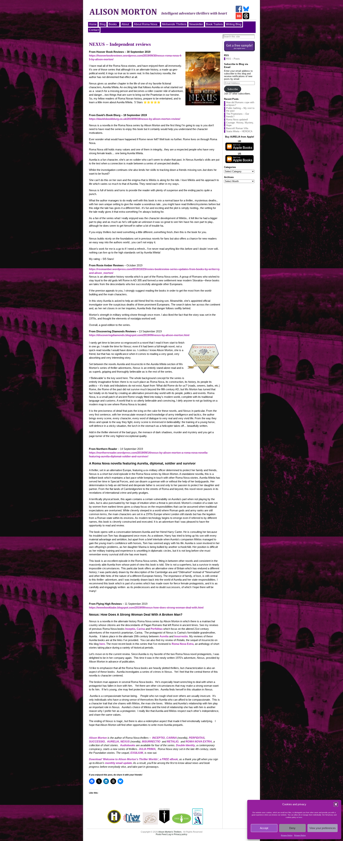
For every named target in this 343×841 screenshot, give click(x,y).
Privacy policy (180, 834)
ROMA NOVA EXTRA (199, 741)
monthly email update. (119, 762)
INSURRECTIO (151, 741)
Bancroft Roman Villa (237, 128)
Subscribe (232, 89)
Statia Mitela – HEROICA (239, 131)
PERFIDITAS (197, 737)
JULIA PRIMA (147, 748)
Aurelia (164, 636)
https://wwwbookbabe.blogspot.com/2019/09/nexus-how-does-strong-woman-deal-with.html (146, 607)
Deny (292, 828)
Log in (170, 834)
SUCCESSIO (97, 741)
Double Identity (185, 745)
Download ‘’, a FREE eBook (133, 759)
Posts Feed (161, 834)
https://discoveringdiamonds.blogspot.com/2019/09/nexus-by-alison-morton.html (139, 335)
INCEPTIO (158, 737)
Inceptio (130, 628)
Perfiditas (157, 628)
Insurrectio (181, 636)
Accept (264, 828)
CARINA (171, 737)
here (300, 817)
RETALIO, (173, 741)
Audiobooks (127, 745)
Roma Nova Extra (182, 643)
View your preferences (322, 828)
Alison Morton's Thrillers (170, 832)
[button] (336, 804)
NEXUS (125, 741)
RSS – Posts (233, 58)
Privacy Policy (286, 835)
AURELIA (113, 741)
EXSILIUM (136, 752)
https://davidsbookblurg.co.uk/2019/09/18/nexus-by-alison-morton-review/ (134, 118)
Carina (141, 628)
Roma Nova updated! (237, 119)
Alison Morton (98, 737)
